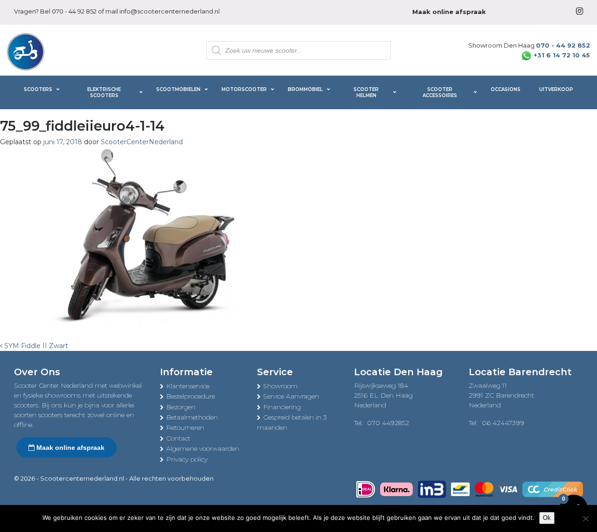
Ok (547, 517)
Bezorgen (180, 407)
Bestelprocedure (190, 396)
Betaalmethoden (192, 417)
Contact (178, 438)
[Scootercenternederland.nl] (25, 51)
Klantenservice (187, 386)
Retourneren (185, 427)
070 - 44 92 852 (74, 11)
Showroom (280, 386)
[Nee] (585, 518)
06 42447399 (503, 423)
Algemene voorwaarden (202, 448)
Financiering (282, 407)
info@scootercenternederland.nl (169, 11)
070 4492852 (388, 423)
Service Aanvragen (291, 396)
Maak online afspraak (69, 447)
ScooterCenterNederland (142, 142)
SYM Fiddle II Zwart (35, 346)
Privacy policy (187, 459)
